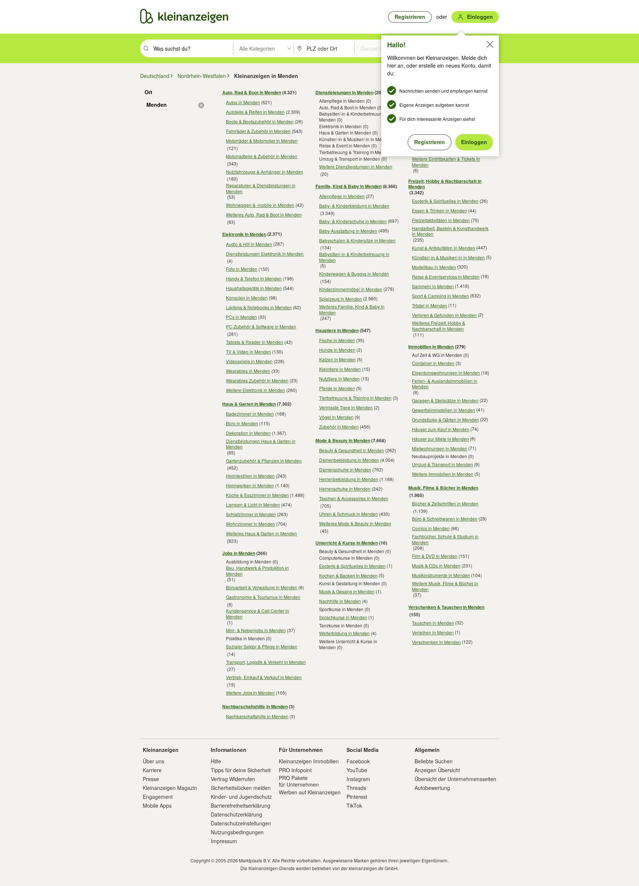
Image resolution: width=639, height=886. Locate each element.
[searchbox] (192, 48)
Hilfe (216, 761)
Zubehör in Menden (339, 426)
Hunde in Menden (337, 350)
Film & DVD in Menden (434, 556)
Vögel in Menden (336, 417)
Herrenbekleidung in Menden (348, 479)
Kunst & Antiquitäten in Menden (443, 248)
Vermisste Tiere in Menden (346, 407)
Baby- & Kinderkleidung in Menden (354, 205)
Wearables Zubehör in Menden (257, 380)
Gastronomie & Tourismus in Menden (263, 597)
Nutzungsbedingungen (237, 832)
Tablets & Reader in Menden (254, 342)
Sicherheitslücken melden (241, 787)
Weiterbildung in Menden (344, 633)
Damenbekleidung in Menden (349, 460)
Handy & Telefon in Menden (254, 278)
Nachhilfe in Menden (340, 601)
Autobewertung (432, 787)
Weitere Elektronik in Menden (255, 390)
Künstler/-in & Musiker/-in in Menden (448, 257)
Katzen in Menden (337, 359)
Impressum (224, 841)
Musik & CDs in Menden (436, 565)
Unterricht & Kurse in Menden (346, 542)
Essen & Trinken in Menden (439, 210)
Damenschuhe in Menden (345, 469)
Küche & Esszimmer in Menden (257, 495)
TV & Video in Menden (248, 351)
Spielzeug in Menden (340, 299)
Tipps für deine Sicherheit (241, 770)
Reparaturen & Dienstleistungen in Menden (260, 188)
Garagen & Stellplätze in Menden (445, 400)
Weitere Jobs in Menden (250, 692)
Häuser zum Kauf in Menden (440, 429)
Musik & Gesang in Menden (347, 591)
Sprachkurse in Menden (343, 617)
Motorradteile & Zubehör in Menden (261, 156)
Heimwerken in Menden (250, 485)
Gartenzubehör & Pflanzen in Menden (264, 460)
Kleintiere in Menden (340, 369)
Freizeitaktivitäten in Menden (441, 220)
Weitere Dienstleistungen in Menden (355, 166)
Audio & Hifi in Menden (249, 244)
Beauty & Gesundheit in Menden (351, 450)
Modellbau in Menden (434, 267)
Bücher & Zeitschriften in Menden (445, 503)
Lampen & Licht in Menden (253, 504)
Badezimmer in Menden (250, 413)
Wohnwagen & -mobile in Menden (260, 205)
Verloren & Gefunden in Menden (444, 315)
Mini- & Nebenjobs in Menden (256, 630)
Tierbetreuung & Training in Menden (355, 398)
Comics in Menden (431, 528)
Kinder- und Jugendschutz (241, 796)
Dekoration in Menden (248, 433)
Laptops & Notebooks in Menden (259, 307)
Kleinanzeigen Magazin (170, 787)
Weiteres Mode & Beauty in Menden (355, 523)
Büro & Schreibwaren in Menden (444, 518)
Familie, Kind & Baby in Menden (348, 186)
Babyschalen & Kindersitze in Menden (357, 240)
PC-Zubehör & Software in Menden (261, 326)
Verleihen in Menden (433, 632)
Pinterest (356, 796)
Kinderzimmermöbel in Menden (350, 289)
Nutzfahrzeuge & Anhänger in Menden (264, 171)
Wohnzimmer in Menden (250, 524)
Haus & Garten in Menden (249, 404)
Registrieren (429, 142)
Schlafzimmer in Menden (251, 514)
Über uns (153, 761)
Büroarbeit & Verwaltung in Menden (261, 587)
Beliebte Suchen (434, 761)
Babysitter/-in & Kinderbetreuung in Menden (354, 257)
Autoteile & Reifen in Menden (255, 112)
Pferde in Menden (337, 388)
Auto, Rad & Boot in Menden (251, 92)
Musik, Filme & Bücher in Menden (443, 487)
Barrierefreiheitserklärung (240, 805)
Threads (356, 787)
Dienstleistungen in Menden (344, 92)
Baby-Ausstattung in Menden (348, 231)
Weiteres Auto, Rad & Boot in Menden (264, 214)
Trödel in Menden (429, 305)
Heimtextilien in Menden (250, 476)
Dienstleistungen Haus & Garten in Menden (260, 444)
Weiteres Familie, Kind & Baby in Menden (352, 309)
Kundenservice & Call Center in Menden (257, 613)
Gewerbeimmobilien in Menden (443, 410)
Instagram (358, 779)
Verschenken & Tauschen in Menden (446, 607)
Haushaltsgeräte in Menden (254, 288)
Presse (151, 779)
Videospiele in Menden (249, 361)
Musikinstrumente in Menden (441, 575)
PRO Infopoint (295, 770)
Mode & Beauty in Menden (342, 440)
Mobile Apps (157, 805)
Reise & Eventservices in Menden (446, 276)
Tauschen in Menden (433, 623)
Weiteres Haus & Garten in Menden (261, 533)
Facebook (358, 761)
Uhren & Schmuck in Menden (348, 514)
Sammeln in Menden (433, 286)
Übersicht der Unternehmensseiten (455, 779)
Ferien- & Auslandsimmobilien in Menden (444, 383)
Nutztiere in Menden (339, 378)
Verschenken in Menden (436, 642)
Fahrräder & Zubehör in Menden (258, 131)
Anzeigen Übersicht (437, 770)
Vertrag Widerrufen (233, 779)
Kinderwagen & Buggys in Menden (354, 273)
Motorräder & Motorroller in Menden (262, 140)
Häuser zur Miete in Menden (440, 439)
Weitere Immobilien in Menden (442, 474)
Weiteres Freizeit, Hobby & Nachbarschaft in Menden (438, 325)
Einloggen (474, 142)
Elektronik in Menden (244, 234)
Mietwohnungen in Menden (439, 448)
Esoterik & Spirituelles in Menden (352, 566)
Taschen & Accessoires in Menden (353, 498)
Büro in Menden (242, 423)
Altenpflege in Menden (342, 196)
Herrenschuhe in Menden (345, 488)
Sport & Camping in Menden (440, 296)
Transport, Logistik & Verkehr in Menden (266, 662)
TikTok (354, 805)
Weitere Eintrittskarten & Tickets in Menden (446, 161)
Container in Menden (433, 363)
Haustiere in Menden (337, 330)
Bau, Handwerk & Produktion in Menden (257, 570)
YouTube (356, 770)
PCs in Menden (241, 317)
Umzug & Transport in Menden (442, 464)
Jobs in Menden (238, 553)
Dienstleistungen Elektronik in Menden (265, 254)
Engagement (158, 796)
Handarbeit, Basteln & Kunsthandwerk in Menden (450, 231)
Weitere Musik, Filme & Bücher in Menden (445, 586)
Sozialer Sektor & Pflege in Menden (261, 646)
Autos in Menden (243, 102)
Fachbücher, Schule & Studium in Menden (445, 539)
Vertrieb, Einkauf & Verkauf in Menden (264, 677)
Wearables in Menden (248, 371)
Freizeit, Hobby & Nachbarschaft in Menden (444, 184)
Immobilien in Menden (431, 346)
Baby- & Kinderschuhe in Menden (353, 221)
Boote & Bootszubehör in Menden (260, 121)
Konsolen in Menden (247, 297)
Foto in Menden (241, 269)
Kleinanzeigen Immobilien (309, 761)
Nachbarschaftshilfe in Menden (255, 706)
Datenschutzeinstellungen (241, 823)
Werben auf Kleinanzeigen (310, 792)
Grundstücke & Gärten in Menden (445, 419)
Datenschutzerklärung (236, 814)
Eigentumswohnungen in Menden (446, 372)
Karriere (152, 770)
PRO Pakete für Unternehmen (299, 781)
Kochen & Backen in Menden (348, 575)
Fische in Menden (337, 340)
